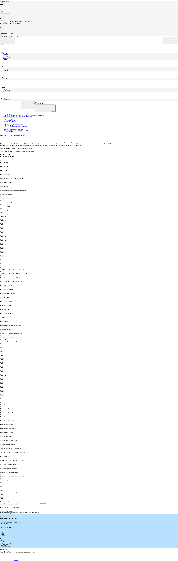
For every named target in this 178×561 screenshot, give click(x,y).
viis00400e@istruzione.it (11, 521)
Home (36, 101)
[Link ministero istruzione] (4, 1)
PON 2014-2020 (37, 102)
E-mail (10, 21)
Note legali (3, 541)
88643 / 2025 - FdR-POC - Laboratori (9, 113)
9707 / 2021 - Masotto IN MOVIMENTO (10, 120)
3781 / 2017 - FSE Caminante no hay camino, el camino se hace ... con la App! (15, 126)
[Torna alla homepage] (89, 36)
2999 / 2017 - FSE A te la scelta (8, 128)
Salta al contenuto (3, 0)
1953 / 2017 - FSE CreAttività (8, 125)
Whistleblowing (4, 545)
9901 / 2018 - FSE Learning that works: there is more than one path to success (15, 122)
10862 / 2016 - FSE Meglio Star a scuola (10, 131)
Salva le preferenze (7, 513)
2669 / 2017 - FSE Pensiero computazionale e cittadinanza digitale (13, 129)
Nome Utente (11, 7)
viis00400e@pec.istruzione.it (12, 522)
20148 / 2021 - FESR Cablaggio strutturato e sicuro (11, 118)
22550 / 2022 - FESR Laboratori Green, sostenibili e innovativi (13, 117)
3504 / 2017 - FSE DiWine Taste (9, 123)
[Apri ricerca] (170, 40)
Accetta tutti (2, 513)
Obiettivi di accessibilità (5, 544)
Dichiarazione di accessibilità (6, 543)
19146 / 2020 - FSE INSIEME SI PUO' (10, 121)
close (1, 44)
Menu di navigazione (52, 111)
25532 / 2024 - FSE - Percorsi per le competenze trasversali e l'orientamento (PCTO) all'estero (18, 116)
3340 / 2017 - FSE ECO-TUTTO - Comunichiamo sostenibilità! (13, 124)
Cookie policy (4, 540)
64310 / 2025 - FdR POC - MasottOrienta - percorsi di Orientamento (14, 114)
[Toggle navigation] (7, 40)
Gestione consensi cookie (6, 546)
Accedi (2, 2)
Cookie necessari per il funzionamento (6, 511)
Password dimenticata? (3, 9)
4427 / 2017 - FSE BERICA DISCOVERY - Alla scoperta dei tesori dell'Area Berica (16, 130)
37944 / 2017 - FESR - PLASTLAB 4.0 (10, 127)
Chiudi (1, 26)
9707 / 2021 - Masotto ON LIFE (9, 119)
